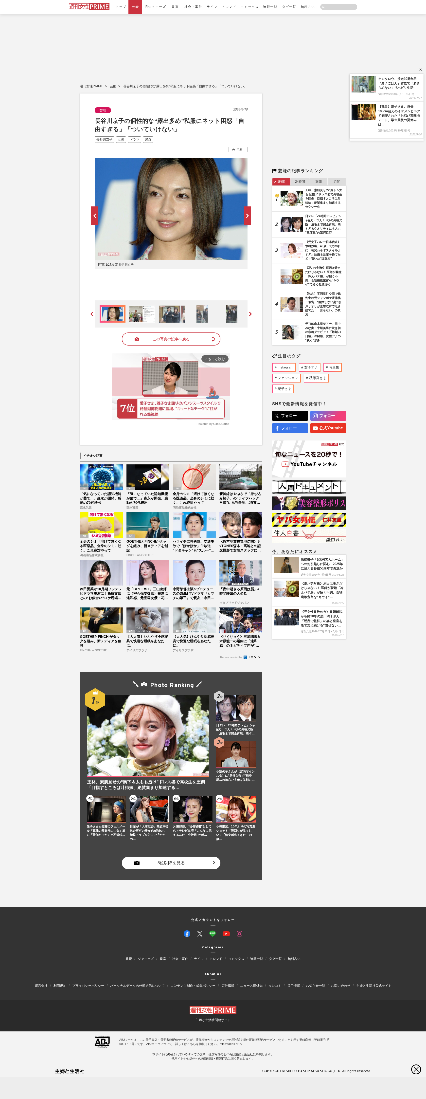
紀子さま (284, 389)
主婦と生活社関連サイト (213, 1020)
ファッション (288, 378)
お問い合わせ (340, 986)
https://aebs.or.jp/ (231, 1044)
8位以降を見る (171, 863)
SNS (148, 139)
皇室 (175, 7)
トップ (121, 7)
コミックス (250, 7)
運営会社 (41, 986)
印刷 (239, 149)
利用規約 (59, 986)
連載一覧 (270, 7)
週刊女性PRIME (91, 86)
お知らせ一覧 (315, 986)
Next (247, 216)
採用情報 (293, 986)
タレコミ (274, 986)
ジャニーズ (146, 959)
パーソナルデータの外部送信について (137, 986)
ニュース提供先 (251, 986)
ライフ (212, 7)
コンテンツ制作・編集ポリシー (193, 986)
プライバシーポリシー (88, 986)
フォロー (289, 416)
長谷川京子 (104, 139)
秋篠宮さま (317, 378)
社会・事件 (193, 7)
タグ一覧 (289, 7)
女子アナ (311, 367)
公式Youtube (331, 428)
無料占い (308, 7)
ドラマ (134, 139)
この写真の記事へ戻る (171, 339)
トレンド (229, 7)
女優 (121, 139)
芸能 (135, 7)
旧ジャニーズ (155, 7)
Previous (94, 216)
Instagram (285, 367)
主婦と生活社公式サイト (373, 986)
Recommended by (231, 657)
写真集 (334, 367)
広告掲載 (227, 986)
